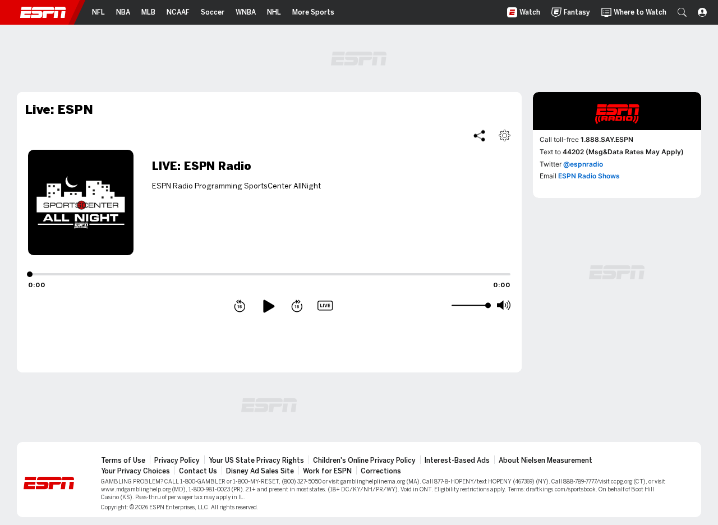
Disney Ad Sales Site (260, 471)
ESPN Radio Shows (589, 176)
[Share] (479, 135)
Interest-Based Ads (457, 460)
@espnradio (583, 164)
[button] (682, 12)
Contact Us (198, 471)
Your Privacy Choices (135, 471)
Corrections (381, 471)
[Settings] (504, 135)
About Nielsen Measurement (545, 460)
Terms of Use (123, 460)
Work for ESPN (327, 471)
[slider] (470, 305)
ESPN (43, 12)
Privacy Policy (177, 460)
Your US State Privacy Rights (256, 460)
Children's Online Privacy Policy (364, 460)
